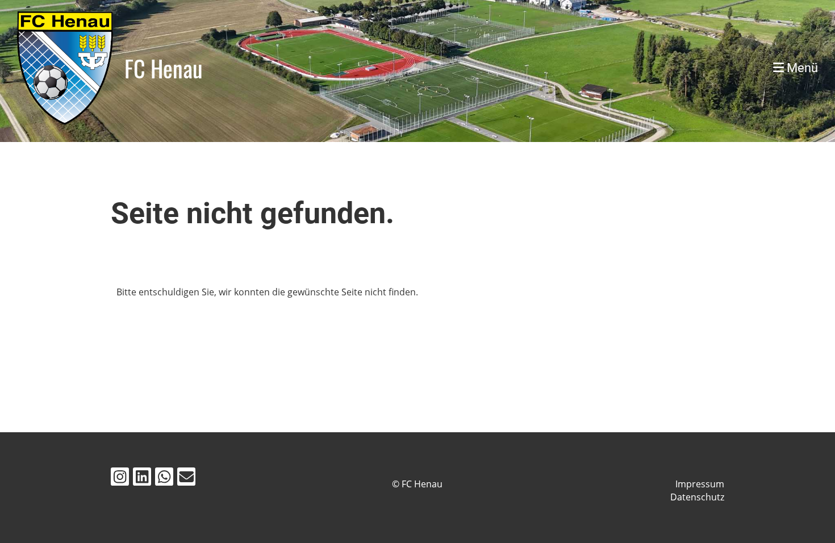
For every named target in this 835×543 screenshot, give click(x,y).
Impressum (699, 484)
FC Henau (163, 68)
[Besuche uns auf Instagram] (120, 478)
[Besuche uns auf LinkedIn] (142, 478)
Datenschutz (697, 497)
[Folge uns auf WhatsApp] (164, 478)
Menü (801, 68)
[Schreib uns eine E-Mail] (186, 478)
